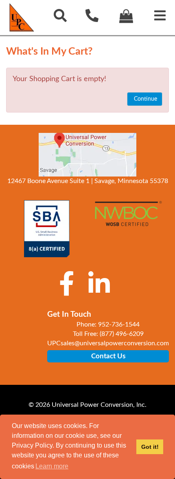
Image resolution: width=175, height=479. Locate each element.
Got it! (150, 447)
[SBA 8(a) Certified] (47, 228)
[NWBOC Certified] (128, 219)
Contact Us (108, 356)
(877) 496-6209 (122, 334)
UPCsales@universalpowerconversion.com (108, 343)
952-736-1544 (119, 324)
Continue (144, 99)
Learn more (51, 466)
